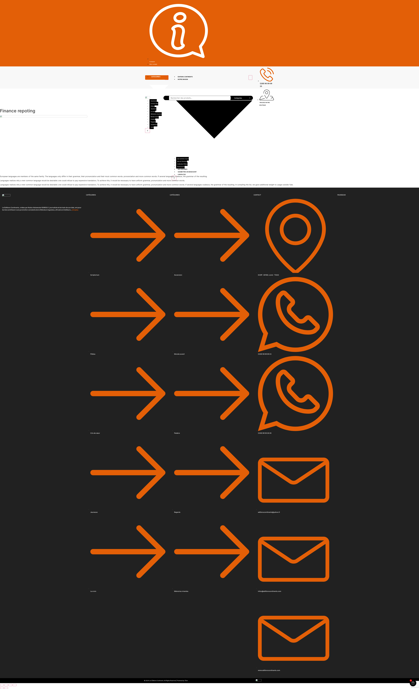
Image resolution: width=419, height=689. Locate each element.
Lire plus (75, 210)
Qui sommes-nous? (183, 159)
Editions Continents (185, 77)
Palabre (153, 119)
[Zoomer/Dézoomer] (2, 685)
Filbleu (153, 106)
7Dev (186, 680)
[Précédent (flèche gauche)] (2, 688)
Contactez (182, 174)
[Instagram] (272, 3)
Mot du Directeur (182, 161)
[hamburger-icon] (166, 77)
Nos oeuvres (182, 169)
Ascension (154, 101)
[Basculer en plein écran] (6, 685)
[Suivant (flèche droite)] (6, 688)
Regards (153, 122)
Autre (152, 127)
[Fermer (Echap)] (14, 685)
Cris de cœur (154, 103)
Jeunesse (153, 109)
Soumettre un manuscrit (187, 172)
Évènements (181, 166)
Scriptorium (154, 124)
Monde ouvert (155, 116)
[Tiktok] (270, 3)
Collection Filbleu (182, 164)
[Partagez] (10, 685)
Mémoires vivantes (156, 114)
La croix (153, 111)
